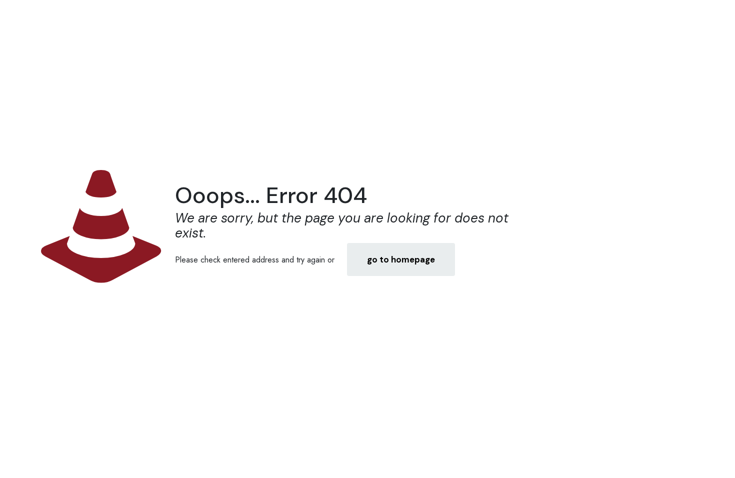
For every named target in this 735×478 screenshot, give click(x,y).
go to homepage (401, 259)
